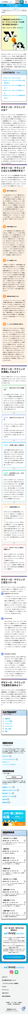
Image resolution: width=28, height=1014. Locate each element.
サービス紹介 (14, 1002)
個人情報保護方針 (16, 1004)
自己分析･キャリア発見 (8, 796)
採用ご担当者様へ (6, 996)
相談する (20, 824)
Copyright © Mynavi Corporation (11, 1010)
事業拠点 (20, 1002)
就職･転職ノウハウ (7, 793)
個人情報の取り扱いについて (9, 980)
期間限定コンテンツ (7, 787)
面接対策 (4, 799)
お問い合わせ (5, 993)
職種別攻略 (5, 802)
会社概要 (8, 1002)
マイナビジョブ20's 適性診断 (8, 764)
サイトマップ (5, 990)
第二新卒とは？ (5, 762)
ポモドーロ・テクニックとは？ (12, 78)
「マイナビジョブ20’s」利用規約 (10, 983)
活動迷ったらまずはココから (9, 790)
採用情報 (9, 1004)
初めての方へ (5, 756)
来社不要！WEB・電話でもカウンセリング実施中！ (14, 5)
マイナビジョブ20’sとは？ (8, 759)
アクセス (4, 986)
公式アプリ (4, 977)
